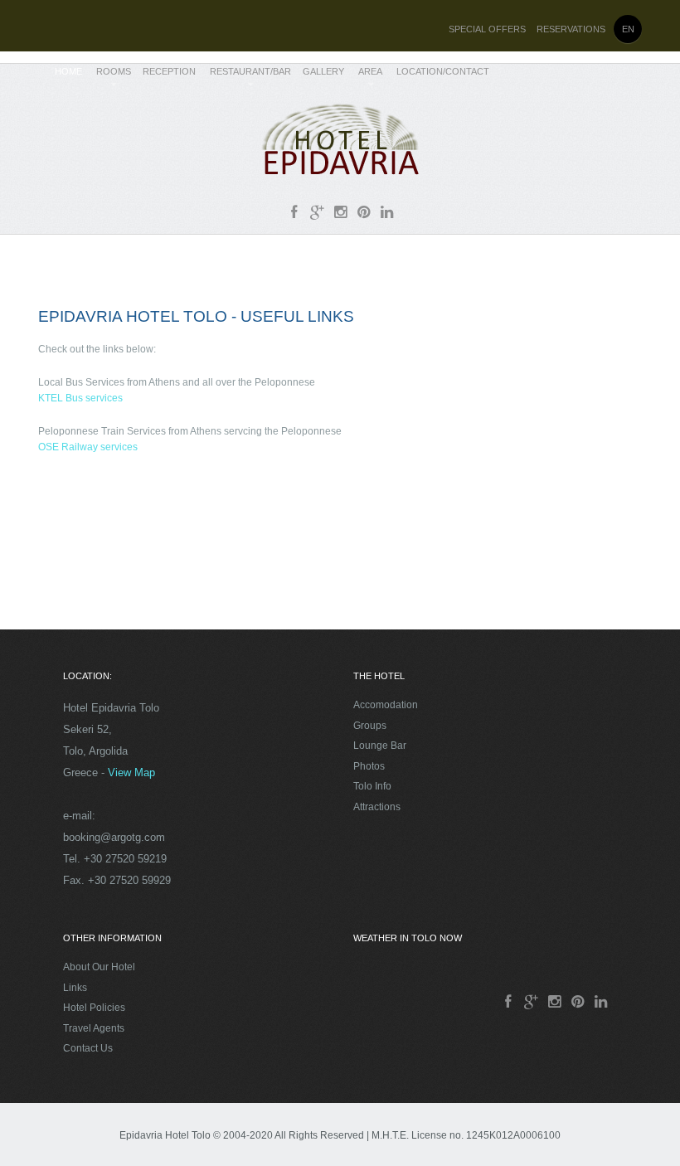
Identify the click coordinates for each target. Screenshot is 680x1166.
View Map (131, 772)
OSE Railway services (88, 447)
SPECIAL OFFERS (487, 29)
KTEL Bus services (80, 398)
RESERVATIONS (571, 29)
